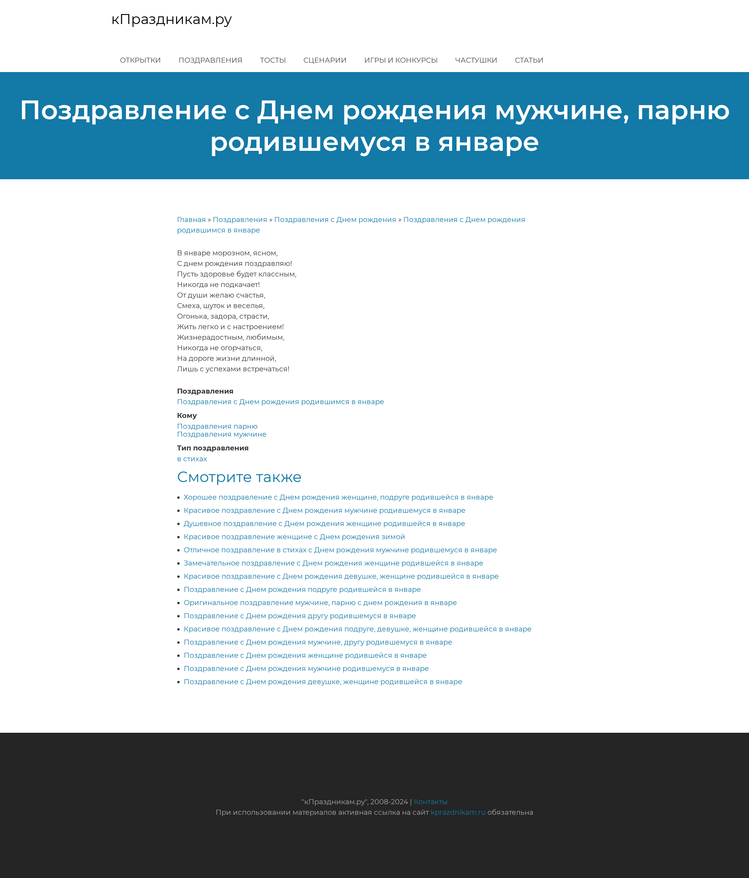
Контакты (431, 801)
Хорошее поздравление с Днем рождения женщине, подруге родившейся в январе (338, 497)
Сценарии (325, 60)
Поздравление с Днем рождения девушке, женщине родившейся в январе (323, 681)
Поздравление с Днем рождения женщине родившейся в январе (305, 655)
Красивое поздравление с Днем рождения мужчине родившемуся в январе (324, 510)
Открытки (140, 60)
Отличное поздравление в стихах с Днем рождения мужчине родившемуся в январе (340, 550)
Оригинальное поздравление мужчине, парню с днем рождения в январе (320, 602)
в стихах (192, 459)
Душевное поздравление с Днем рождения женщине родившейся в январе (324, 523)
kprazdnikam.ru (458, 812)
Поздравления (210, 60)
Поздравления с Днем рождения (335, 219)
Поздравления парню (217, 426)
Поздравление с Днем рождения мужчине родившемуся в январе (306, 668)
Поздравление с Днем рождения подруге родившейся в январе (302, 589)
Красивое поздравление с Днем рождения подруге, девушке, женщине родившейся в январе (358, 629)
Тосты (273, 60)
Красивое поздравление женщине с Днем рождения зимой (294, 536)
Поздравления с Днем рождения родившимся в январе (280, 401)
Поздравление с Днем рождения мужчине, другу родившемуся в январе (318, 642)
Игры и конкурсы (401, 60)
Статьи (529, 60)
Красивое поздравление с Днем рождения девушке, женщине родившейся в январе (341, 576)
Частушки (476, 60)
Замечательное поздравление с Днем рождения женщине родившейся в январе (333, 563)
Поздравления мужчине (222, 434)
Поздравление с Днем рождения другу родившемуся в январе (300, 615)
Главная (191, 219)
